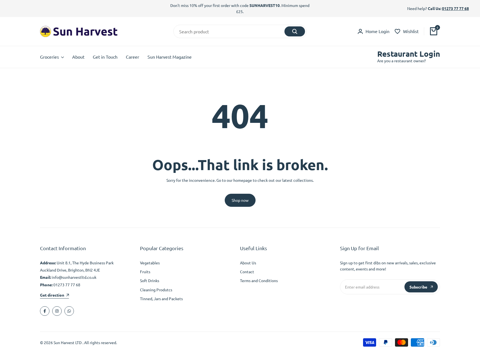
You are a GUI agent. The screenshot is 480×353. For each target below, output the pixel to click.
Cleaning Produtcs (156, 289)
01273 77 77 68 (455, 8)
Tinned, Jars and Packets (161, 298)
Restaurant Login (408, 54)
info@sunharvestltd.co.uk (74, 277)
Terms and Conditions (259, 280)
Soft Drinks (149, 280)
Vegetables (150, 262)
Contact (247, 271)
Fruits (145, 271)
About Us (248, 262)
